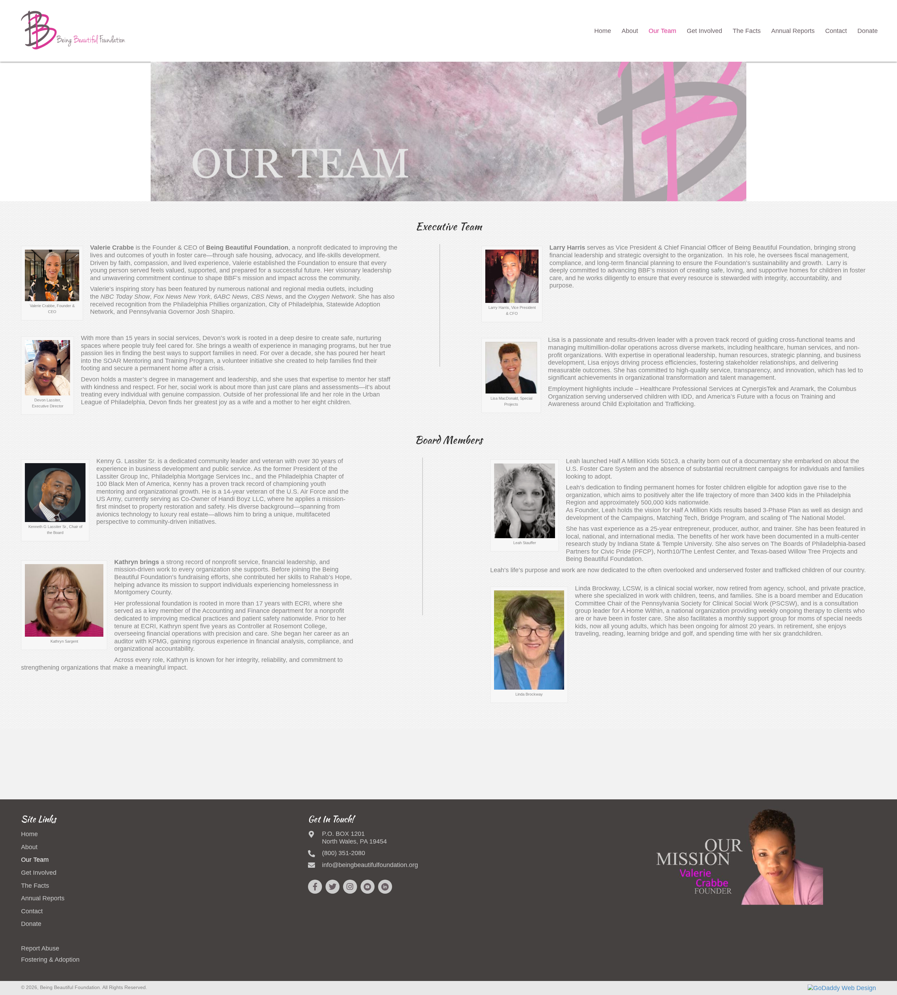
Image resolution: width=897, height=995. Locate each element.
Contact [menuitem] (32, 911)
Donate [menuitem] (31, 923)
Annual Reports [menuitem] (42, 898)
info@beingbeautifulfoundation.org (370, 864)
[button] (315, 887)
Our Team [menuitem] (35, 859)
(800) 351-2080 (343, 853)
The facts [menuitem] (35, 885)
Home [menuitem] (29, 834)
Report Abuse (40, 948)
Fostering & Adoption (50, 959)
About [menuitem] (29, 847)
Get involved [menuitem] (38, 872)
